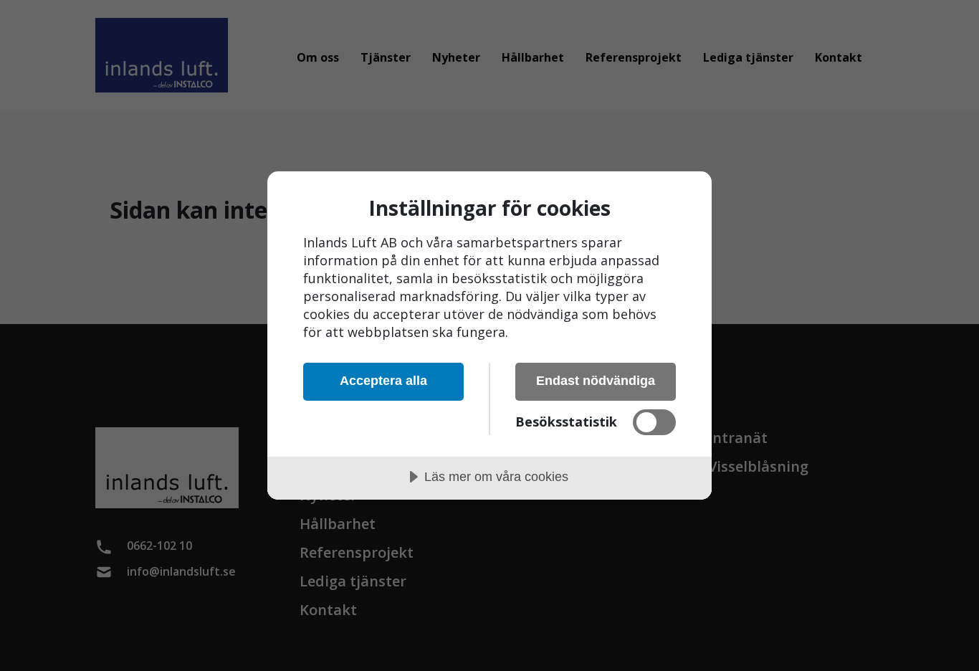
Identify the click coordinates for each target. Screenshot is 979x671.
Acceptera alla (383, 380)
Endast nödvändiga (595, 380)
